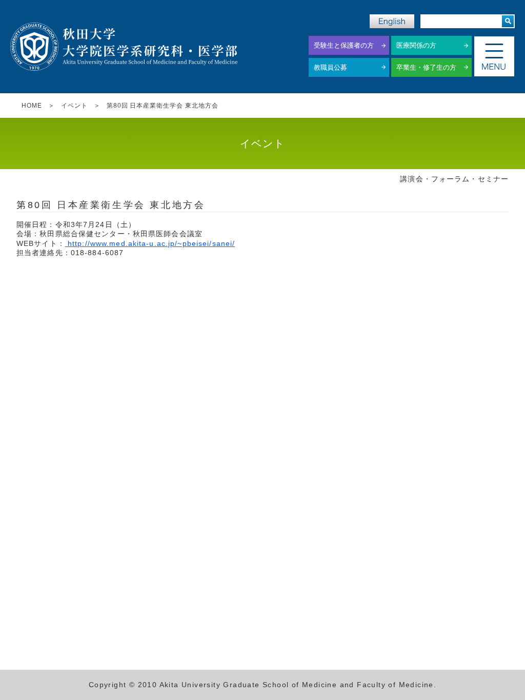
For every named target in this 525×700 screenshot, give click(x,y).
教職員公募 (330, 67)
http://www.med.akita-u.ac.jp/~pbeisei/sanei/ (150, 243)
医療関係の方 (416, 45)
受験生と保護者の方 (344, 45)
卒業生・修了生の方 (426, 67)
